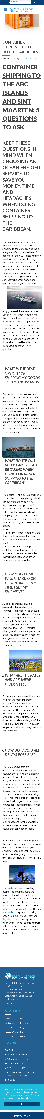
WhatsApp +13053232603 (17, 1068)
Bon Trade (7, 888)
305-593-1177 (23, 1059)
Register (6, 919)
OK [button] (22, 1104)
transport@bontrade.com (18, 1063)
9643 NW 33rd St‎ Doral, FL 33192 (20, 1055)
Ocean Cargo (28, 58)
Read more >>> (11, 1003)
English (14, 2)
